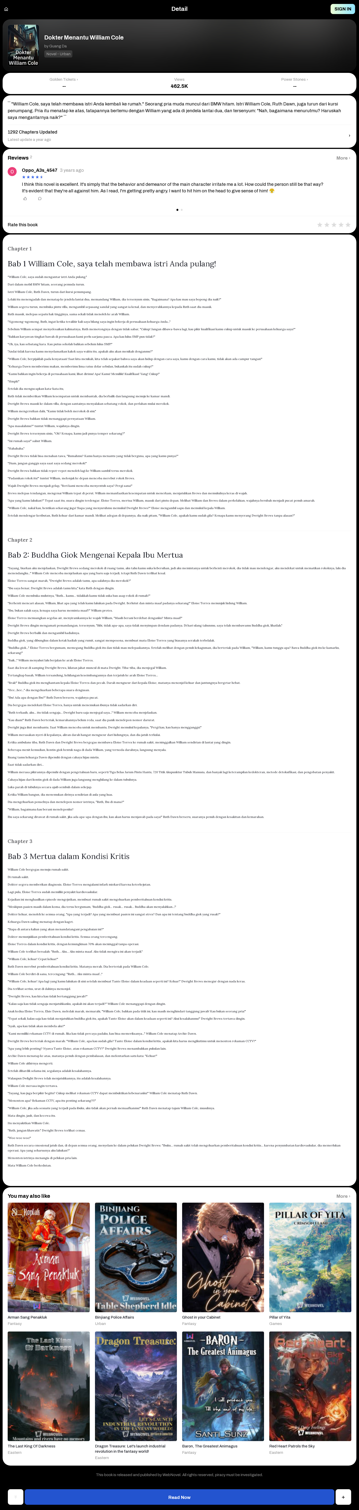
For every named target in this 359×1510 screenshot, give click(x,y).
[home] (6, 9)
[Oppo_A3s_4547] (12, 171)
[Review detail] (37, 198)
